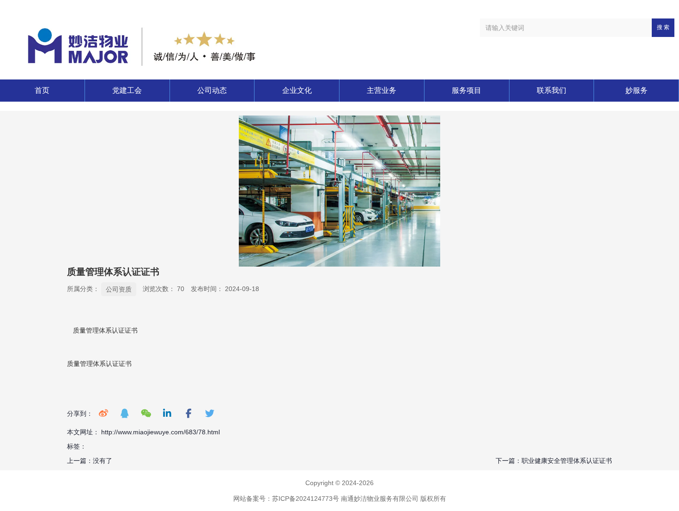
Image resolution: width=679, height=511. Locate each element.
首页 (42, 90)
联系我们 (551, 90)
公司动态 (212, 90)
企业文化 (297, 90)
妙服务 (636, 90)
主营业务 (381, 90)
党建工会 (127, 90)
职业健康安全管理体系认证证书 (566, 460)
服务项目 (466, 90)
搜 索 (663, 27)
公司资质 (119, 289)
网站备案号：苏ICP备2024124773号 (286, 498)
